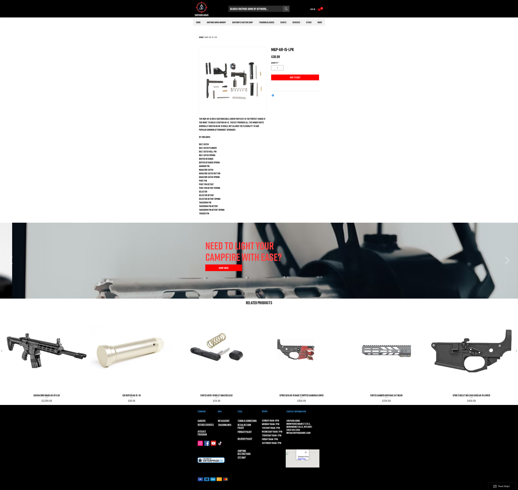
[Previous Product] (1, 351)
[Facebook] (206, 443)
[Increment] (281, 67)
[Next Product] (516, 351)
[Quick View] (47, 351)
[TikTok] (220, 443)
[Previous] (11, 260)
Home (201, 37)
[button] (320, 9)
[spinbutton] (277, 67)
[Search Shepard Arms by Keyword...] (286, 9)
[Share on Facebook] (273, 95)
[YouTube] (213, 443)
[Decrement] (273, 67)
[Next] (507, 260)
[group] (259, 356)
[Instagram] (200, 443)
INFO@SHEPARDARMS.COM (298, 432)
